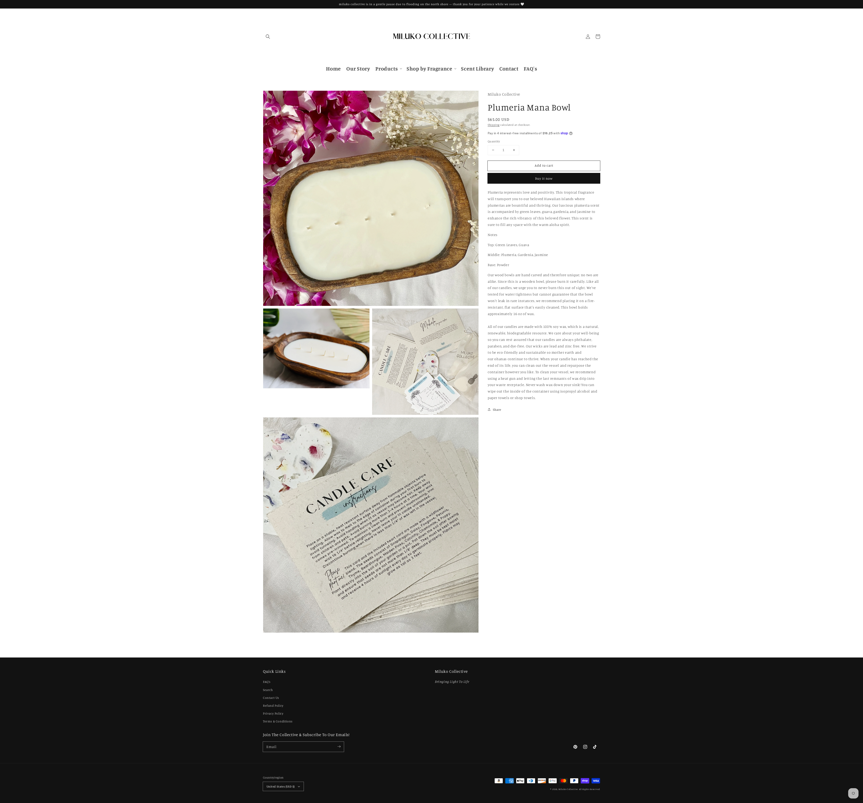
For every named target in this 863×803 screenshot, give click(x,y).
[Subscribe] (339, 747)
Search (268, 690)
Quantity (494, 141)
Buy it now (544, 178)
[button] (268, 37)
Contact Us (271, 697)
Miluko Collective (568, 789)
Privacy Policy (273, 713)
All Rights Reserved (589, 789)
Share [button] (497, 409)
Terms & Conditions (278, 721)
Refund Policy (273, 705)
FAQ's (267, 682)
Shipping (494, 124)
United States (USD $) (280, 786)
